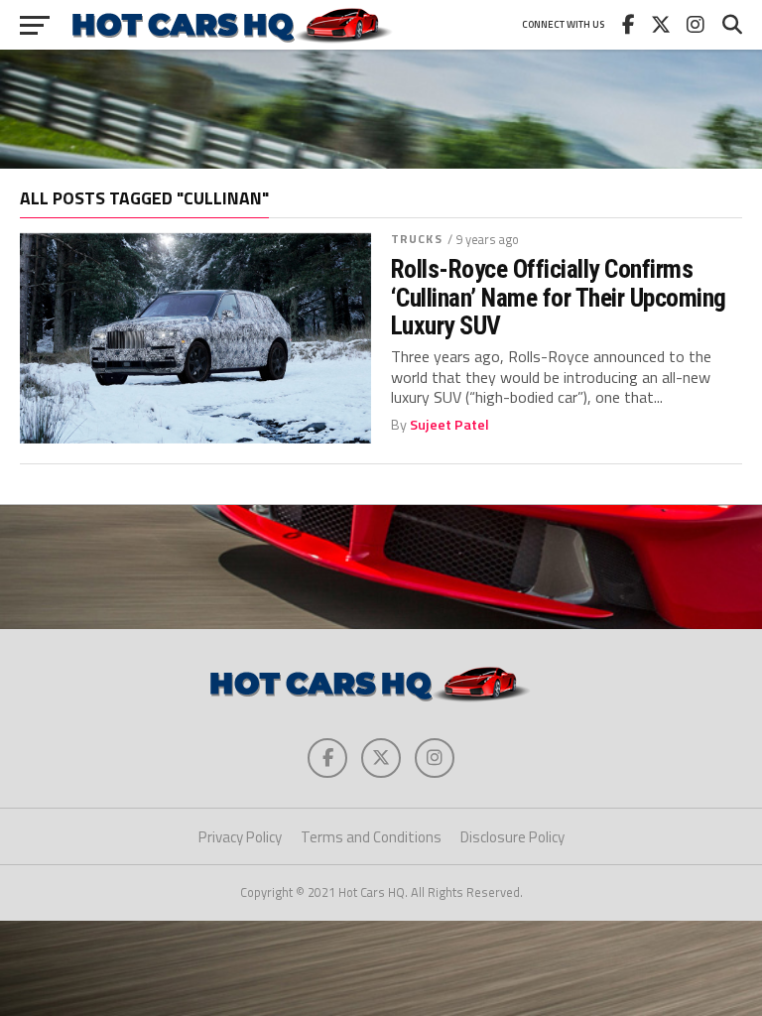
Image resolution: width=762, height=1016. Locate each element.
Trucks (417, 238)
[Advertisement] (381, 109)
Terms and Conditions (371, 837)
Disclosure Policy (512, 837)
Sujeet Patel (449, 425)
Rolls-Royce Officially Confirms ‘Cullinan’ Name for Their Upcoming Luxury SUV (558, 296)
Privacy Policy (240, 837)
